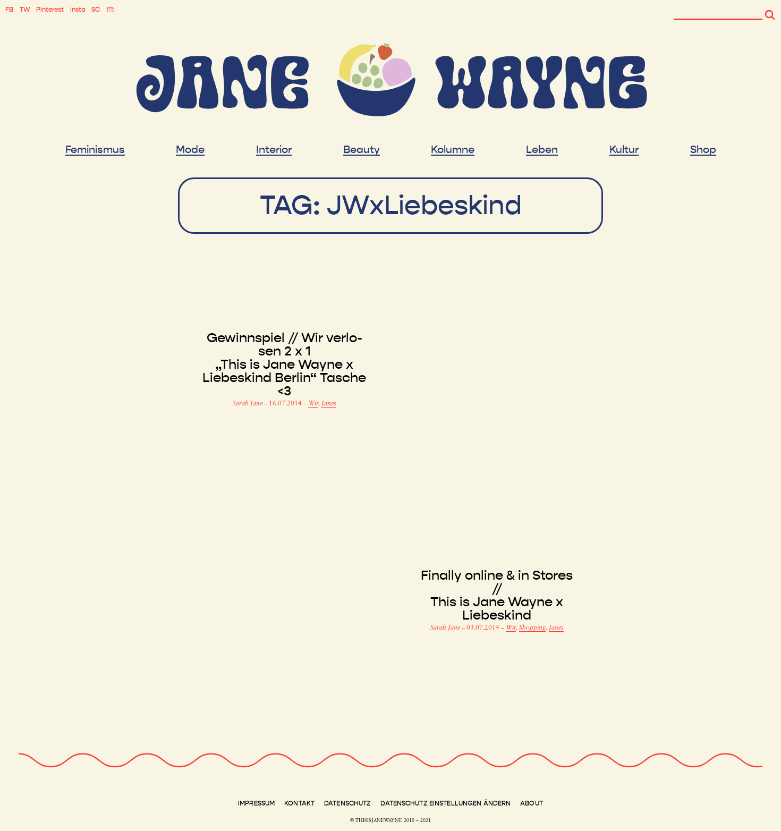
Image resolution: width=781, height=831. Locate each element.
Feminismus (95, 150)
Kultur (624, 150)
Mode (190, 150)
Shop (703, 150)
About (531, 803)
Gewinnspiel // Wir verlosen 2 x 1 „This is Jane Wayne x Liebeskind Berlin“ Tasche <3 (284, 365)
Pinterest (50, 9)
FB (9, 9)
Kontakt (299, 803)
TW (25, 9)
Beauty (361, 150)
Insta (78, 9)
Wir (313, 404)
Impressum (256, 803)
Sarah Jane (248, 404)
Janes (328, 404)
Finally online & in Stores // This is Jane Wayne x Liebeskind (497, 595)
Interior (274, 150)
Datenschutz (347, 803)
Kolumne (452, 150)
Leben (542, 150)
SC (95, 9)
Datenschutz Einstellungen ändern (445, 803)
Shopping (532, 628)
